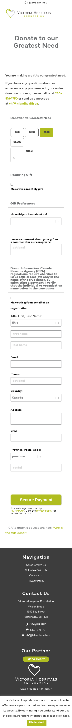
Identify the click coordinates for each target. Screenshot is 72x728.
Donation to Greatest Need (30, 118)
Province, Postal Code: (26, 450)
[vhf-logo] (29, 13)
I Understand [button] (36, 722)
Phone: (15, 374)
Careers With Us (36, 565)
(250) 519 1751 (38, 630)
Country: (16, 391)
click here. (63, 716)
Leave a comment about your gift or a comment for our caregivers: (34, 240)
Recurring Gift (21, 175)
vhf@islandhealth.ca (23, 103)
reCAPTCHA (18, 511)
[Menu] (61, 13)
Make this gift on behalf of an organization (30, 306)
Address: (16, 410)
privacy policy (44, 511)
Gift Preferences (22, 203)
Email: (15, 357)
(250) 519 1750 (38, 624)
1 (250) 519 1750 (37, 3)
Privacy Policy (36, 581)
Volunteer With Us (36, 570)
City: (14, 431)
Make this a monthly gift (27, 189)
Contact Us (36, 575)
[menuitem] (61, 13)
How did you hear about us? (29, 214)
